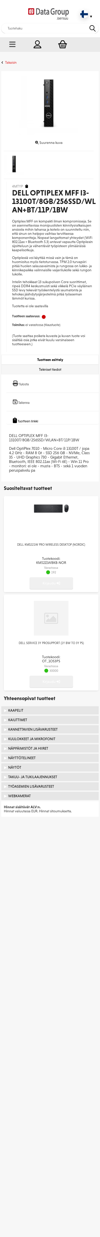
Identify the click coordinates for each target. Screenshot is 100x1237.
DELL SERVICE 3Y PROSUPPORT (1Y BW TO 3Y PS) (51, 643)
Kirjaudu (49, 583)
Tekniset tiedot (50, 369)
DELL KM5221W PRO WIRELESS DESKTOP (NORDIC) (51, 544)
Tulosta (24, 384)
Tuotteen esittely (50, 360)
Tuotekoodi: (51, 560)
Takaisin (11, 62)
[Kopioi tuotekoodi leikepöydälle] (26, 186)
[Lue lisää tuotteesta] (51, 512)
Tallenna (23, 403)
